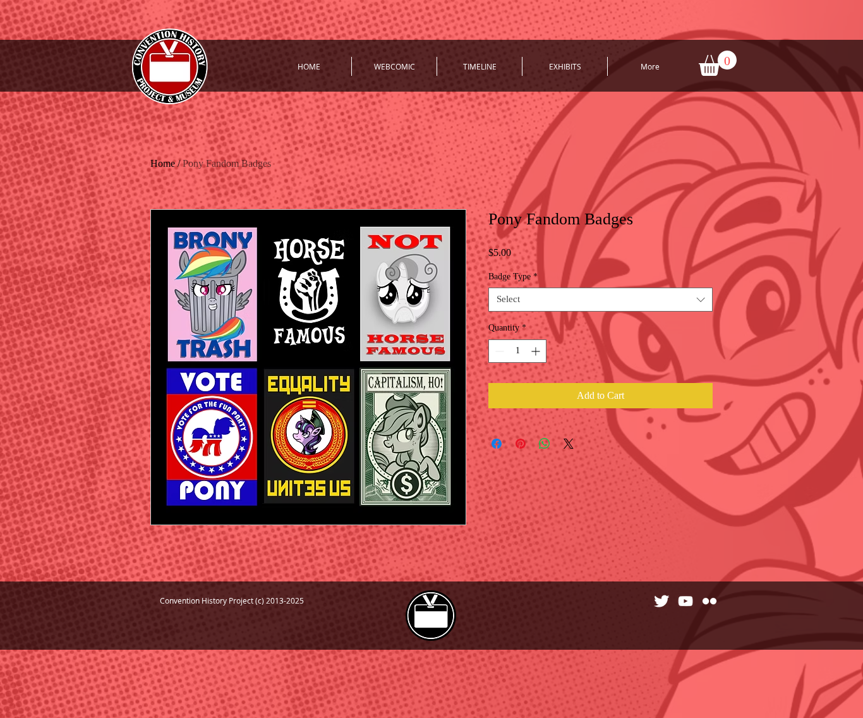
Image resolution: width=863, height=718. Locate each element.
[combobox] (600, 300)
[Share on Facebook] (496, 443)
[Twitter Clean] (661, 601)
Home (162, 163)
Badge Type (513, 276)
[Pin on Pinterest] (520, 443)
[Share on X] (568, 443)
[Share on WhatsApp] (544, 443)
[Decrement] (498, 351)
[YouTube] (685, 601)
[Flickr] (709, 601)
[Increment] (537, 351)
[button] (718, 63)
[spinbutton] (517, 351)
